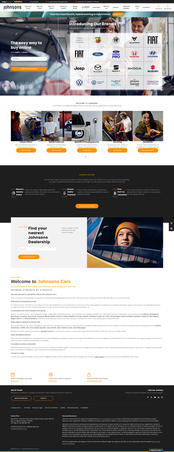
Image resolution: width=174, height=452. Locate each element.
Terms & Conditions (51, 408)
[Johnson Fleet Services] (153, 83)
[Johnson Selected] (134, 83)
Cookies (62, 408)
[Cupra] (134, 40)
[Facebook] (148, 397)
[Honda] (134, 54)
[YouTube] (155, 397)
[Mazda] (98, 68)
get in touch (99, 357)
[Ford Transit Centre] (116, 54)
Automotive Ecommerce (30, 449)
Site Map (27, 408)
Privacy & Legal (37, 408)
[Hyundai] (153, 54)
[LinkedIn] (158, 397)
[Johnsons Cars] (12, 7)
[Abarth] (98, 40)
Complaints (84, 408)
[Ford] (98, 54)
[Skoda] (134, 68)
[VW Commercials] (98, 83)
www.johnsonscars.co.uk (19, 429)
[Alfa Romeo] (116, 40)
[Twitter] (151, 397)
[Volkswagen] (79, 83)
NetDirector (15, 449)
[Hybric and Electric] (116, 83)
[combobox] (29, 59)
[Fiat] (153, 40)
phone (25, 52)
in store (40, 52)
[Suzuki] (153, 68)
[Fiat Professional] (79, 54)
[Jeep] (79, 68)
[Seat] (116, 68)
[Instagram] (162, 397)
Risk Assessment (73, 408)
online (17, 52)
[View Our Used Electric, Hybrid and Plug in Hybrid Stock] (87, 14)
